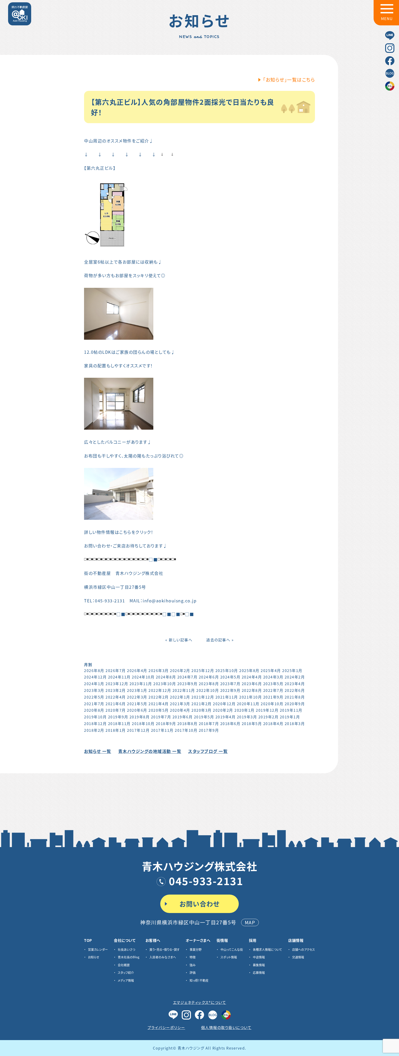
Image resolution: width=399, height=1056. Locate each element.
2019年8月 (140, 717)
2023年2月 (116, 690)
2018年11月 (119, 723)
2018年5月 (252, 723)
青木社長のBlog (128, 957)
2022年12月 (159, 690)
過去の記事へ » (220, 640)
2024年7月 (187, 677)
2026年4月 (137, 670)
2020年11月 (248, 703)
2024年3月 (273, 677)
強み (193, 965)
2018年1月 (116, 730)
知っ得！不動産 (199, 980)
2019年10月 (95, 717)
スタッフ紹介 (126, 972)
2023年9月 (187, 683)
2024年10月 (143, 677)
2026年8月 (94, 670)
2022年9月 (230, 690)
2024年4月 (252, 677)
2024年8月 (166, 677)
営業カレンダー (98, 949)
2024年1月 (94, 683)
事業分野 (196, 949)
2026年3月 (158, 670)
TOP (88, 940)
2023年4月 (295, 683)
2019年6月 (182, 717)
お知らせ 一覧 (97, 751)
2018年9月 (166, 723)
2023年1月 (137, 690)
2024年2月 (295, 677)
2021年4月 (158, 703)
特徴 (193, 957)
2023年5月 (273, 683)
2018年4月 (273, 723)
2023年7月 (230, 683)
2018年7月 (209, 723)
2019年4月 (225, 717)
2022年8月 (252, 690)
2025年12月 (202, 670)
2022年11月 (183, 690)
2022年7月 (273, 690)
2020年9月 (295, 703)
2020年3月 (201, 710)
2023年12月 (117, 683)
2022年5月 (94, 697)
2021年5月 (137, 703)
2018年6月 (230, 723)
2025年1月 (292, 670)
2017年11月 (162, 730)
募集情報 (259, 965)
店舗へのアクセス (303, 949)
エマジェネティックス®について (199, 1002)
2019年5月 (204, 717)
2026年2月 (180, 670)
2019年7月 (161, 717)
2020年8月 (94, 710)
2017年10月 (186, 730)
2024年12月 (95, 677)
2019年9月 (118, 717)
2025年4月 (271, 670)
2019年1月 (290, 717)
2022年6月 (295, 690)
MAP (250, 922)
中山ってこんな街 (232, 949)
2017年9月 (209, 730)
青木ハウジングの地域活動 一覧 (149, 751)
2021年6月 (116, 703)
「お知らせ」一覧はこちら (289, 79)
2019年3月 (247, 717)
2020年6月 (137, 710)
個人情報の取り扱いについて (226, 1027)
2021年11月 (226, 697)
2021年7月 (94, 703)
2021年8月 (295, 697)
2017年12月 (138, 730)
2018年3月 (295, 723)
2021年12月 (202, 697)
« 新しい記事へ (178, 640)
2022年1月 (180, 697)
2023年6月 (252, 683)
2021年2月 (201, 703)
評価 (193, 972)
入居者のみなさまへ (162, 957)
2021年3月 (180, 703)
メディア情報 (126, 980)
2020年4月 (180, 710)
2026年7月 (116, 670)
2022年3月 (137, 697)
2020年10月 (272, 703)
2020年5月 (158, 710)
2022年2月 (158, 697)
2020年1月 (244, 710)
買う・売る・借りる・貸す (164, 949)
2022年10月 (207, 690)
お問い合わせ (199, 903)
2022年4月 (116, 697)
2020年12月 (224, 703)
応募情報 (259, 972)
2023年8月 (209, 683)
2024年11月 (119, 677)
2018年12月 (95, 723)
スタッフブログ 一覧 (208, 751)
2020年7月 (116, 710)
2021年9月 (273, 697)
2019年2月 (268, 717)
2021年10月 (250, 697)
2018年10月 (143, 723)
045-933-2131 (206, 880)
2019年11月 (291, 710)
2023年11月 (141, 683)
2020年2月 (223, 710)
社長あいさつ (126, 949)
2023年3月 (94, 690)
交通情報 (298, 957)
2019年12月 (267, 710)
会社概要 (124, 965)
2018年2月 (94, 730)
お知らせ (93, 957)
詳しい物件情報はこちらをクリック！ (119, 532)
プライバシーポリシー (166, 1027)
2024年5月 (230, 677)
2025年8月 (249, 670)
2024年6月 (209, 677)
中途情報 (259, 957)
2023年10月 (164, 683)
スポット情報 (229, 957)
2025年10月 (226, 670)
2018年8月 (187, 723)
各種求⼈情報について (267, 949)
